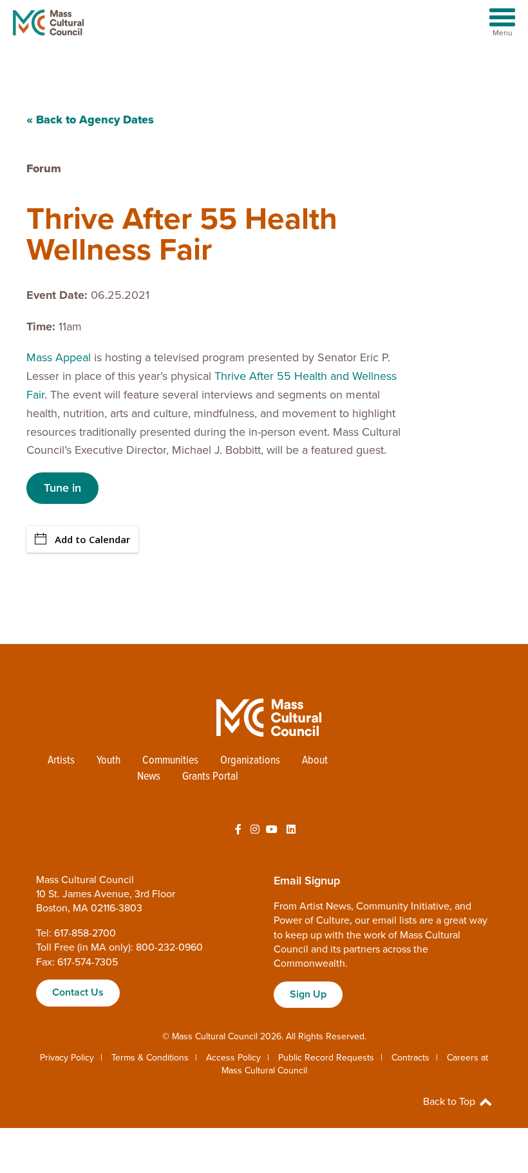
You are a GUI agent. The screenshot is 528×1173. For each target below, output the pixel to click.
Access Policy (233, 1057)
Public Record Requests (326, 1057)
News (148, 776)
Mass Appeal (58, 357)
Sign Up (308, 994)
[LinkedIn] (291, 829)
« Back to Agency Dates (90, 119)
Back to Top (450, 1101)
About (315, 760)
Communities (170, 760)
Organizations (250, 760)
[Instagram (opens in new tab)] (254, 829)
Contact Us (78, 992)
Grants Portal (210, 776)
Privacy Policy (67, 1057)
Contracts (410, 1057)
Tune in (62, 488)
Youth (108, 760)
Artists (61, 760)
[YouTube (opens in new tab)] (272, 829)
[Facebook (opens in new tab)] (238, 829)
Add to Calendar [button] (92, 539)
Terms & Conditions (150, 1057)
